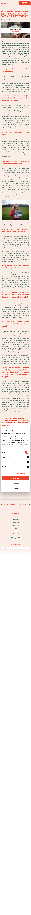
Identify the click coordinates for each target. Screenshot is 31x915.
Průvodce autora (15, 516)
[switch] (27, 457)
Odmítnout (16, 488)
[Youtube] (19, 538)
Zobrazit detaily (21, 473)
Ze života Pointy (15, 525)
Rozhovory (15, 519)
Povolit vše (15, 478)
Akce (15, 528)
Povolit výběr (15, 483)
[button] (16, 3)
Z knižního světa (15, 522)
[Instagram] (15, 538)
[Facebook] (12, 538)
